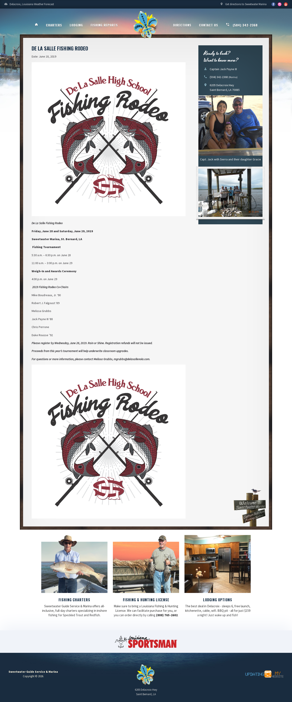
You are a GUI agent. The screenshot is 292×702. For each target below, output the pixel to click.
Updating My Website (262, 674)
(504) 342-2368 (242, 25)
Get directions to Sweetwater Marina (243, 4)
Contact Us (208, 25)
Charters (54, 25)
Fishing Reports (104, 25)
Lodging (76, 25)
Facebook (273, 4)
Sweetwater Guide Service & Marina (146, 25)
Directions (182, 25)
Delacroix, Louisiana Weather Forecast (29, 4)
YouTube (280, 4)
